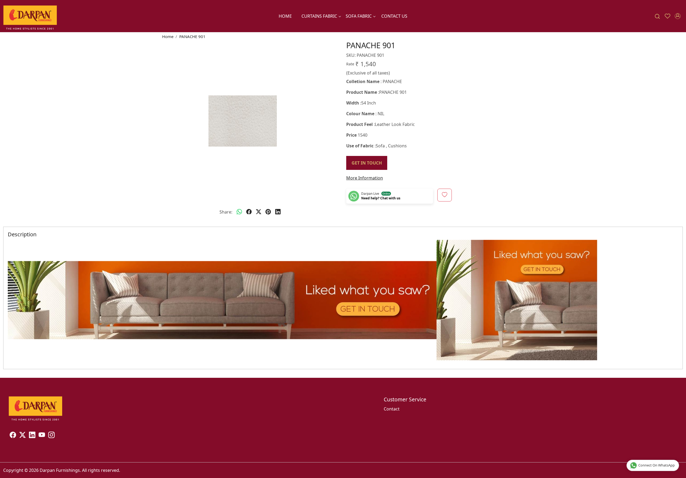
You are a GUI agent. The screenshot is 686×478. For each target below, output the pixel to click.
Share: (225, 212)
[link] (657, 16)
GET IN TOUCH (367, 163)
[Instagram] (51, 436)
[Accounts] (678, 16)
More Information (364, 178)
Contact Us (394, 16)
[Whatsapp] (239, 212)
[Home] (30, 16)
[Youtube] (42, 436)
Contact (392, 409)
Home (285, 16)
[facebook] (249, 212)
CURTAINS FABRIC (319, 16)
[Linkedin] (32, 436)
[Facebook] (13, 436)
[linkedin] (278, 212)
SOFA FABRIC (359, 16)
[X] (22, 436)
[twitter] (258, 212)
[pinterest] (268, 212)
